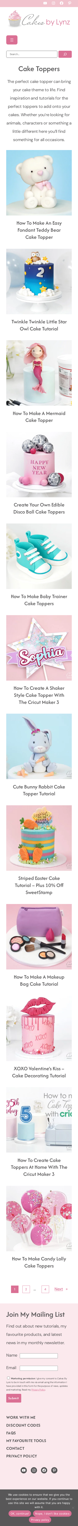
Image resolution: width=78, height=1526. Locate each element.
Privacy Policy (38, 1389)
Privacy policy (40, 1519)
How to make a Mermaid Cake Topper (39, 417)
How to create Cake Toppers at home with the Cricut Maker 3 (39, 1167)
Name (11, 1355)
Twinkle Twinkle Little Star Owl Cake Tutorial (39, 325)
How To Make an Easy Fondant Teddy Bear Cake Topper (39, 229)
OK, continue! (20, 1513)
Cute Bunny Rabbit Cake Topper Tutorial (39, 790)
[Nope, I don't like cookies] (73, 1508)
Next (60, 1289)
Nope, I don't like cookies (52, 1513)
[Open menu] (11, 39)
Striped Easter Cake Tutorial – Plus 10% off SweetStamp (39, 885)
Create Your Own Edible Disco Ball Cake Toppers (39, 508)
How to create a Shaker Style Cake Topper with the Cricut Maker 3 (39, 695)
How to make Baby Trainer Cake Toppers (39, 600)
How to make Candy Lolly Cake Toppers (39, 1262)
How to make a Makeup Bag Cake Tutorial (39, 980)
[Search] (65, 54)
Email (11, 1367)
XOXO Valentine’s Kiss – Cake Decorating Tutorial (39, 1072)
